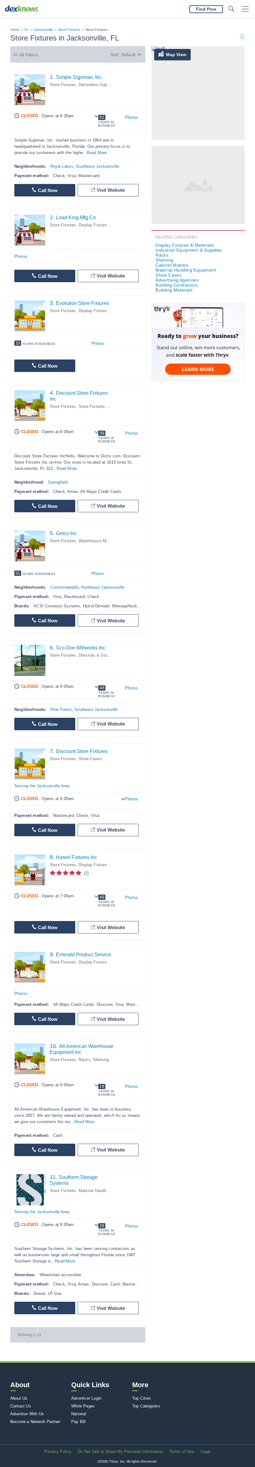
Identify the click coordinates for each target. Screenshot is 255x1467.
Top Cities (141, 1398)
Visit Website (111, 190)
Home (15, 29)
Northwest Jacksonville (102, 587)
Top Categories (146, 1406)
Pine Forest (61, 709)
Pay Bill (78, 1421)
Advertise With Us (27, 1414)
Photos (131, 117)
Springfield (57, 482)
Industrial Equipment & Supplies (188, 250)
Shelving (101, 1059)
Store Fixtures (69, 29)
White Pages (83, 1406)
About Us (19, 1398)
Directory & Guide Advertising (106, 655)
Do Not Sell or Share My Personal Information (120, 1451)
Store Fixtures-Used (97, 406)
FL (27, 29)
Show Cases (90, 758)
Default (128, 54)
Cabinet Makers (171, 265)
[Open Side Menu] (245, 9)
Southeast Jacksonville (97, 166)
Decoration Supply (95, 84)
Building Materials (173, 289)
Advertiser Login (86, 1398)
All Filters (28, 55)
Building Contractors (176, 284)
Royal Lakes (61, 166)
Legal (206, 1451)
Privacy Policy (58, 1451)
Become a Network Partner (35, 1421)
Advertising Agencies (177, 279)
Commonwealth (64, 587)
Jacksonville (43, 29)
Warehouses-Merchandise (103, 540)
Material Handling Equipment (105, 1190)
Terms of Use (181, 1451)
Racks (84, 1059)
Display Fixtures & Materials (105, 225)
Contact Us (20, 1406)
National (78, 1414)
